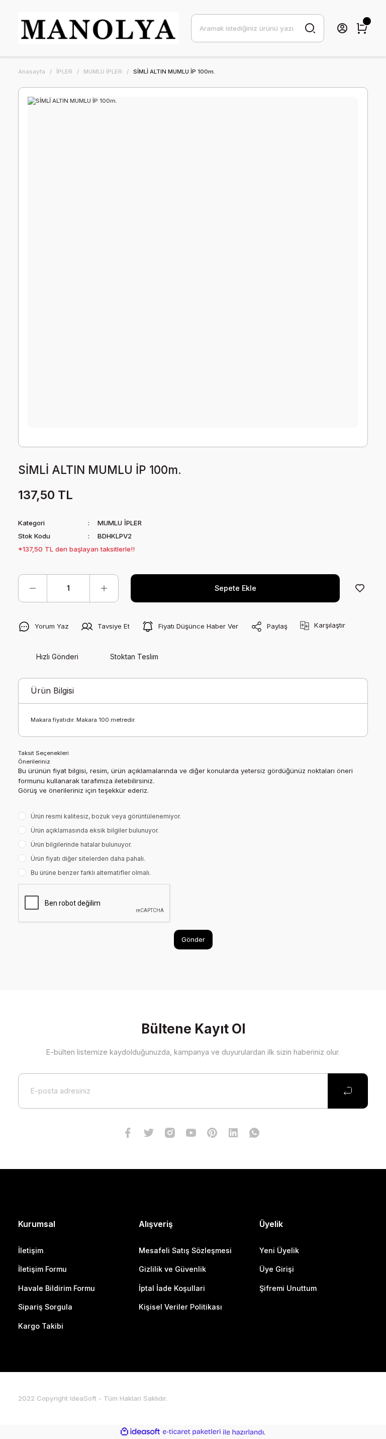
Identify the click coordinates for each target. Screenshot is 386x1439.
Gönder (193, 939)
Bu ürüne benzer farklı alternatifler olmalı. (91, 872)
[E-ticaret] (191, 1432)
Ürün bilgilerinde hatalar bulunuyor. (81, 844)
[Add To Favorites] (360, 588)
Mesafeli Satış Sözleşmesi (185, 1250)
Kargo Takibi (40, 1326)
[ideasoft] (140, 1431)
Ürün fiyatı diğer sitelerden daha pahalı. (88, 858)
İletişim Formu (42, 1269)
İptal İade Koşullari (172, 1288)
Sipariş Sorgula (45, 1307)
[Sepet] (362, 28)
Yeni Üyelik (279, 1250)
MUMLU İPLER (120, 523)
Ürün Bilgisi (52, 691)
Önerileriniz (34, 761)
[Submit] (348, 1091)
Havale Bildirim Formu (56, 1288)
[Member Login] (342, 28)
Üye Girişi (276, 1269)
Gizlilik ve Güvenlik (172, 1269)
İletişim (30, 1250)
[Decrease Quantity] (33, 588)
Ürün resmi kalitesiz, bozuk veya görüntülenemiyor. (106, 816)
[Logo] (98, 28)
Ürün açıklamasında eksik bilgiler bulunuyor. (95, 830)
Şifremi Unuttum (288, 1288)
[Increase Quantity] (104, 588)
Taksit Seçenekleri (43, 753)
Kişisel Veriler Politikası (180, 1307)
